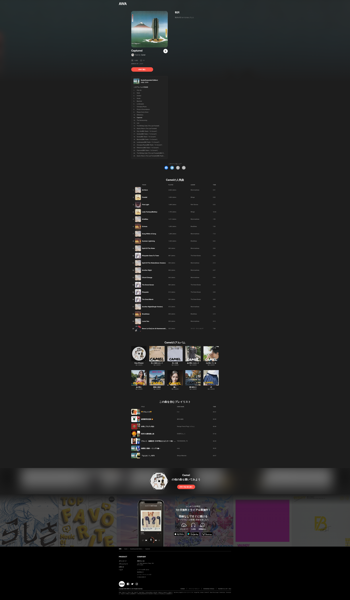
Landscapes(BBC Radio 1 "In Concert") (148, 142)
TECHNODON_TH (182, 441)
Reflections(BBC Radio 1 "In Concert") (148, 147)
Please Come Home (142, 112)
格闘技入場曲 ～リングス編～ (150, 448)
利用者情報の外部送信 (208, 588)
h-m (178, 412)
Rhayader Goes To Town (150, 256)
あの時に (139, 387)
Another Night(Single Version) (152, 307)
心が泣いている (211, 363)
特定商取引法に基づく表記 (224, 588)
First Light (145, 204)
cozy (178, 448)
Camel (143, 55)
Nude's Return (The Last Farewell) (147, 128)
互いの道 (175, 363)
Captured (147, 549)
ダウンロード (123, 561)
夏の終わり (193, 387)
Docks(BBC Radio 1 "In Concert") (146, 137)
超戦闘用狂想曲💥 (147, 419)
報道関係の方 (140, 572)
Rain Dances (194, 204)
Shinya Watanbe (181, 455)
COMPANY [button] (141, 557)
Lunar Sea (145, 321)
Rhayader (145, 292)
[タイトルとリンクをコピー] (178, 168)
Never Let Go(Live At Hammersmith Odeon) (157, 328)
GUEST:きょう (181, 434)
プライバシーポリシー (194, 588)
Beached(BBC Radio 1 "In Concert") (147, 139)
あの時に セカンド (193, 363)
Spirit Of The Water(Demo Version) (154, 263)
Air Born (145, 190)
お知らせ (121, 567)
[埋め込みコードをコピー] (184, 168)
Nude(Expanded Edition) (149, 80)
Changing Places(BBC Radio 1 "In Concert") (149, 145)
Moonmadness (195, 190)
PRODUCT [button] (123, 557)
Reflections (140, 115)
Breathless (194, 226)
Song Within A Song (149, 234)
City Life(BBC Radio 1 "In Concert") (147, 131)
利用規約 (183, 588)
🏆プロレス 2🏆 (146, 412)
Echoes (144, 226)
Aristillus (145, 219)
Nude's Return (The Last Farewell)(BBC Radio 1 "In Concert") (154, 156)
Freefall (144, 197)
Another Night (147, 270)
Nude (138, 93)
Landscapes (140, 104)
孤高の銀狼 (180, 419)
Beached (139, 101)
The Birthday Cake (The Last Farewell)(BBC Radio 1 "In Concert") (156, 153)
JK (211, 387)
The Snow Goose (196, 255)
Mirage (193, 197)
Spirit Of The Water (148, 248)
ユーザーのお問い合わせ (143, 569)
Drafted (139, 96)
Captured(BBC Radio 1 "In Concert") (147, 150)
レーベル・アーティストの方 (144, 574)
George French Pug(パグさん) (186, 426)
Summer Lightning (148, 241)
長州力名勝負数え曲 (147, 434)
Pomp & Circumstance (143, 109)
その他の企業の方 (141, 577)
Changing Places (142, 106)
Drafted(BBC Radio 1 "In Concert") (147, 134)
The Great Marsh (147, 299)
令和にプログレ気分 (147, 426)
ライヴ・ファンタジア (197, 328)
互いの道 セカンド (157, 363)
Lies (138, 123)
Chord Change (147, 277)
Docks (138, 98)
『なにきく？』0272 (148, 456)
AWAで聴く (142, 69)
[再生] (165, 51)
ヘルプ (121, 570)
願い (175, 387)
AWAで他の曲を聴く (186, 487)
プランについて (123, 564)
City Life (139, 90)
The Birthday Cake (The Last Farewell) (148, 126)
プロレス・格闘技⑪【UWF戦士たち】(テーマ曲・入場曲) (160, 441)
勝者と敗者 (157, 387)
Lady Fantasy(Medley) (149, 212)
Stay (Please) (138, 363)
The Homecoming (142, 120)
